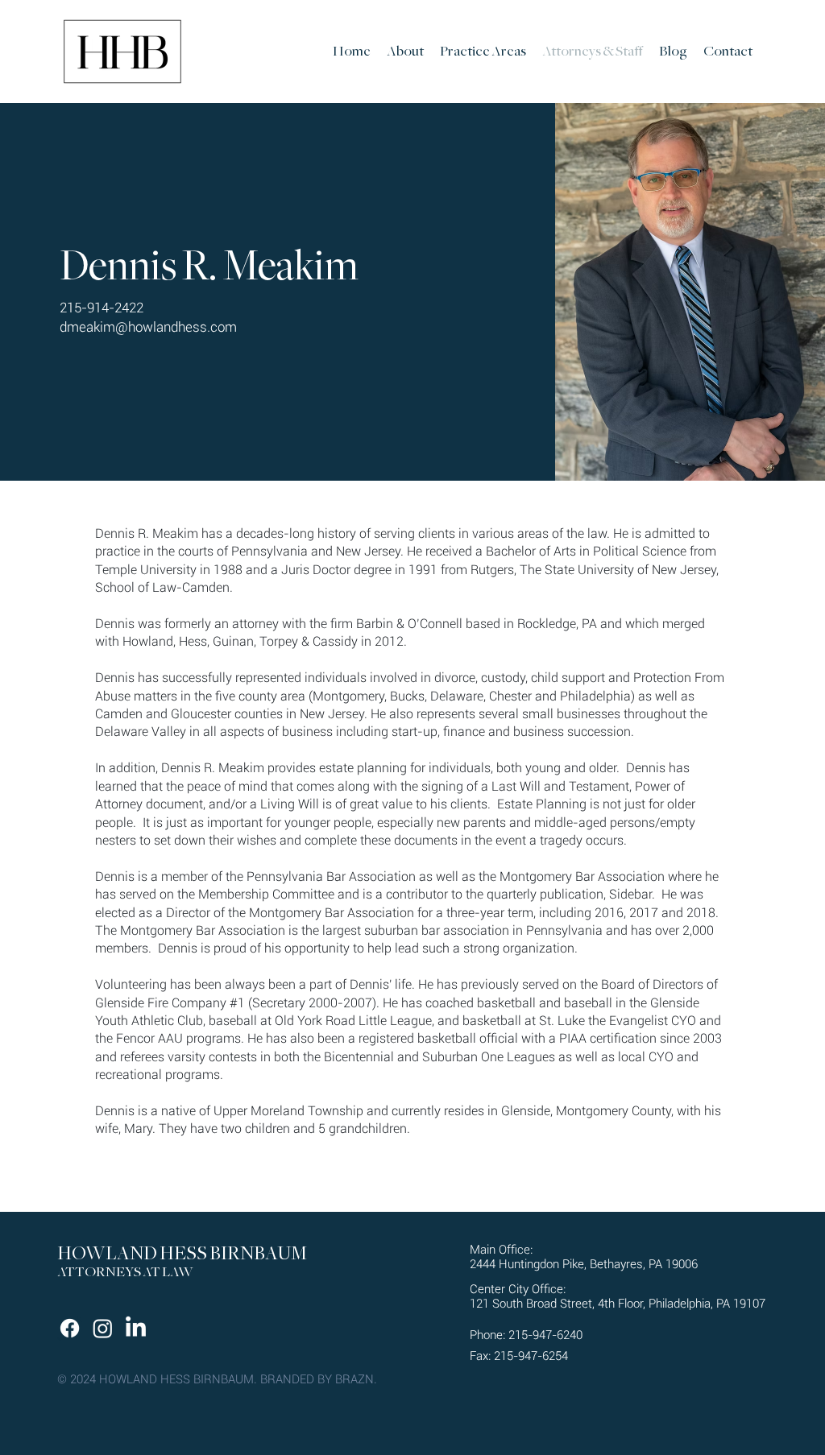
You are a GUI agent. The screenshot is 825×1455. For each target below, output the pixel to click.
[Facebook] (69, 1328)
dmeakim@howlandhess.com (148, 327)
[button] (483, 51)
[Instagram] (102, 1328)
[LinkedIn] (135, 1328)
